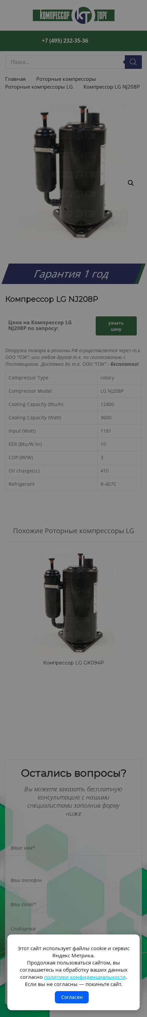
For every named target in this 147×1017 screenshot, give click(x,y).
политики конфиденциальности (85, 976)
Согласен (72, 997)
